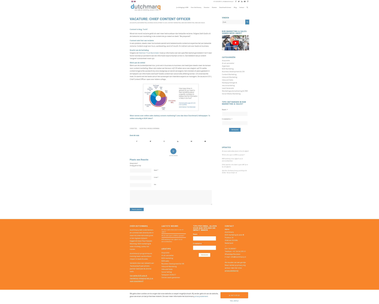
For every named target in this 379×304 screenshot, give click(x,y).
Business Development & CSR (157, 22)
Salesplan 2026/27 (168, 275)
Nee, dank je (234, 301)
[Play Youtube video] (235, 42)
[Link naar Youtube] (244, 1)
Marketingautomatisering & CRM (235, 91)
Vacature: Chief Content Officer (160, 19)
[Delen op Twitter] (150, 141)
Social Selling (166, 272)
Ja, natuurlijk (234, 295)
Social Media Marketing (231, 94)
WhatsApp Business (232, 254)
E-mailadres (227, 119)
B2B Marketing (142, 22)
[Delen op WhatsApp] (164, 141)
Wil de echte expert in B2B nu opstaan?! (233, 155)
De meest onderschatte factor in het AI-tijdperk (235, 151)
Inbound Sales (200, 22)
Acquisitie (133, 22)
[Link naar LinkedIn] (241, 1)
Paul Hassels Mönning (151, 128)
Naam (156, 170)
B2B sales (165, 261)
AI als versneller (228, 63)
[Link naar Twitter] (238, 1)
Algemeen (226, 66)
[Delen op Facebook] (137, 141)
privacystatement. (201, 296)
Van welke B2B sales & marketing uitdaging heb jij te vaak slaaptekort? (141, 278)
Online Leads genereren (170, 277)
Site (155, 184)
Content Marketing (174, 22)
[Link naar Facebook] (235, 1)
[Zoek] (247, 7)
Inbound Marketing (187, 22)
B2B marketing (167, 258)
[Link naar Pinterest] (247, 1)
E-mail (156, 177)
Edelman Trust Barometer (149, 53)
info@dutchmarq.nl (228, 1)
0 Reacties (133, 128)
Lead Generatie (228, 88)
